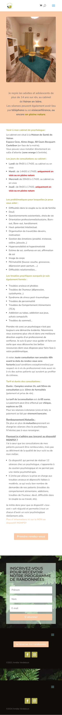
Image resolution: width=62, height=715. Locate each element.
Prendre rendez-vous (31, 536)
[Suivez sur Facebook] (27, 654)
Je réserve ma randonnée (31, 644)
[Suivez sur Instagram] (34, 654)
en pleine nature (35, 114)
